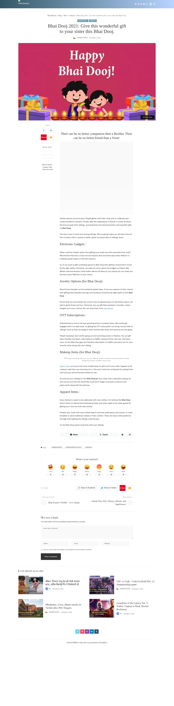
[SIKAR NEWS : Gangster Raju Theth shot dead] (47, 156)
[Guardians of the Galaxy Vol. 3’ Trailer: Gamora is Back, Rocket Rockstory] (101, 608)
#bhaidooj (57, 447)
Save (44, 137)
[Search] (154, 4)
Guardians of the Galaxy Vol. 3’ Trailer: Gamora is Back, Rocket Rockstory (132, 606)
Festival (83, 21)
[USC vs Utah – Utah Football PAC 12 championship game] (101, 585)
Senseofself (108, 308)
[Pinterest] (138, 4)
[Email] (51, 137)
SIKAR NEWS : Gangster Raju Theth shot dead (47, 167)
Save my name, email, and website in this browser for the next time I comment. (67, 549)
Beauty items (65, 366)
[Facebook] (44, 130)
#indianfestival (74, 447)
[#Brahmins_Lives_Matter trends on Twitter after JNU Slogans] (30, 608)
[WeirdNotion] (24, 4)
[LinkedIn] (144, 4)
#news (89, 447)
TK (50, 589)
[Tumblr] (147, 4)
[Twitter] (136, 4)
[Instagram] (141, 4)
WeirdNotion (82, 38)
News (92, 21)
